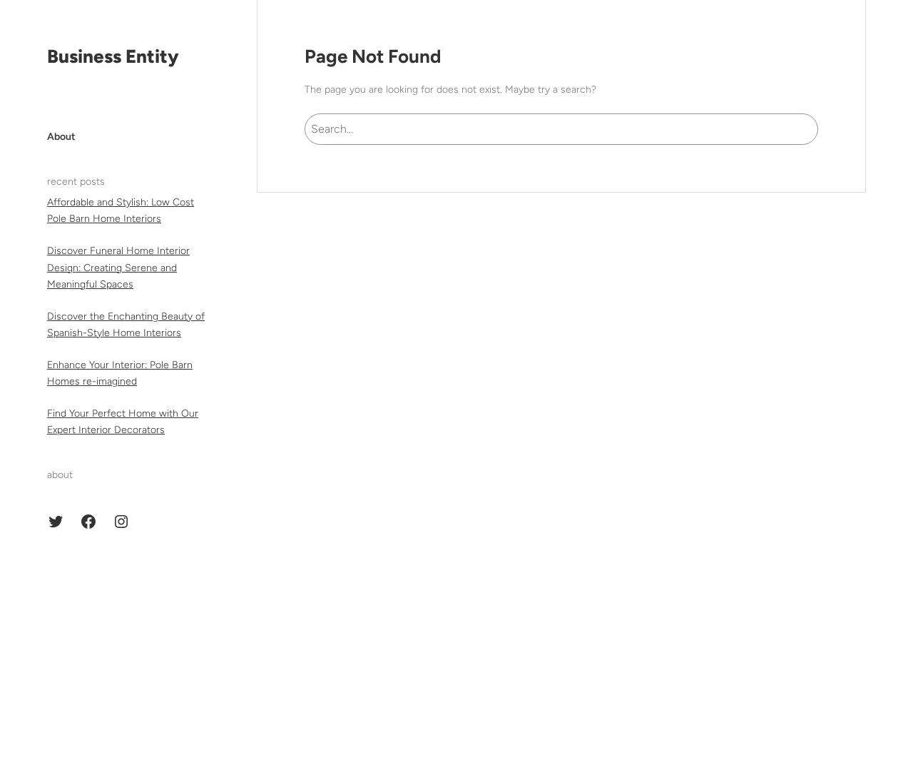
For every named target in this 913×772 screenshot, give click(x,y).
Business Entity (113, 56)
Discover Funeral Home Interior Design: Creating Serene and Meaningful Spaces (118, 267)
